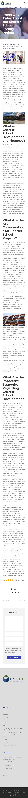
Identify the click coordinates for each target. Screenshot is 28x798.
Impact (4, 725)
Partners (6, 717)
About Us (5, 714)
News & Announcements (9, 745)
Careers (6, 742)
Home (4, 712)
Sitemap (5, 775)
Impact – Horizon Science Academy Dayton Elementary (13, 733)
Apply (5, 739)
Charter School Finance (9, 44)
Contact (5, 737)
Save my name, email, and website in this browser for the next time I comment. (13, 650)
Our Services (6, 723)
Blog (18, 44)
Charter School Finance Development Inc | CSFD (13, 7)
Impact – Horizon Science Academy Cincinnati (13, 729)
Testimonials (7, 720)
